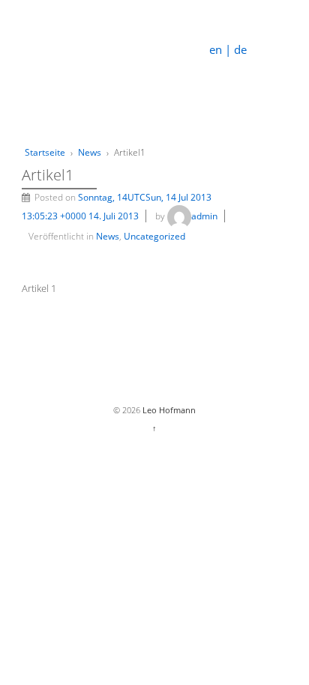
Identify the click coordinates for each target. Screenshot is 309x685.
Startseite (45, 152)
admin (204, 216)
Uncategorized (154, 236)
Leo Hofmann (168, 409)
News (89, 152)
